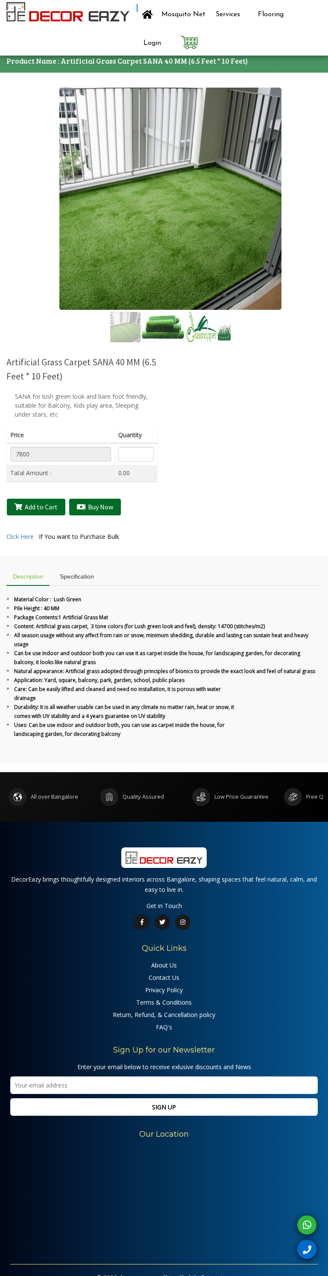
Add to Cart (40, 507)
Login (153, 43)
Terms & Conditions (164, 1002)
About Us (164, 965)
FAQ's (164, 1027)
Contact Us (164, 977)
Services (228, 14)
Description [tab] (28, 576)
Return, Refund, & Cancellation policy (164, 1015)
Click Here (20, 536)
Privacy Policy (164, 990)
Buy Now (99, 507)
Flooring (271, 14)
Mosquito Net (183, 14)
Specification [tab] (77, 576)
